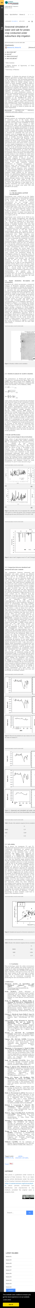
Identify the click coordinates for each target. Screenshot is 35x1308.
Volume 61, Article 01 (14, 47)
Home (6, 14)
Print (32, 21)
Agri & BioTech (14, 14)
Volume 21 (22, 14)
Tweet (7, 1164)
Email (29, 21)
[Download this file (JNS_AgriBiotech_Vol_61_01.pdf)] (6, 47)
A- (33, 14)
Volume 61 (15, 21)
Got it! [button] (11, 1304)
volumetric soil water (21, 1158)
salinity (20, 1156)
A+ (29, 14)
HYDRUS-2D (9, 1158)
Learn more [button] (7, 1299)
